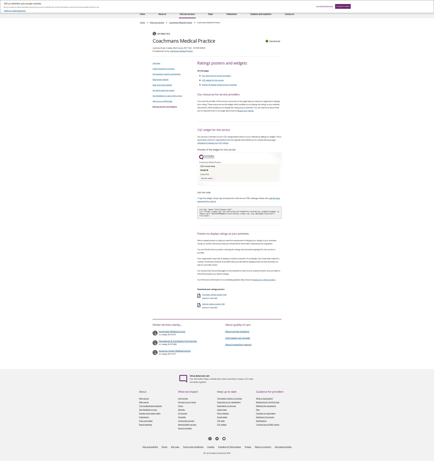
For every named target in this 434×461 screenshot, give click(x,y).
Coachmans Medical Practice (180, 22)
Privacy (248, 447)
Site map (175, 447)
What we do (144, 402)
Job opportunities (283, 447)
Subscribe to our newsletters (229, 402)
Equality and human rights (149, 413)
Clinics (180, 406)
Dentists (181, 409)
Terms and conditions (193, 447)
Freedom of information (229, 447)
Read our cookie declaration (15, 11)
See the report (206, 178)
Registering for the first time (267, 402)
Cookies (211, 447)
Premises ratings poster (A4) (214, 294)
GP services (182, 413)
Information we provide (237, 338)
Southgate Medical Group (172, 331)
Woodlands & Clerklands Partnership (178, 341)
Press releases (223, 413)
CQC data (221, 421)
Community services (186, 421)
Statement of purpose (265, 417)
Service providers (185, 428)
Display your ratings (245, 111)
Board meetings (145, 424)
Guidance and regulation (260, 14)
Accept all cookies (342, 6)
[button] (272, 41)
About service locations (237, 331)
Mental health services (187, 424)
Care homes (183, 398)
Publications (231, 14)
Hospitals (182, 417)
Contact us (289, 14)
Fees (258, 409)
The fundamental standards (150, 406)
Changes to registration (266, 413)
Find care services (187, 14)
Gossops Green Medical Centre (175, 350)
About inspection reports (238, 344)
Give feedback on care (148, 409)
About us (162, 14)
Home (142, 14)
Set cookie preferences (324, 6)
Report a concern (263, 447)
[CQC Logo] (206, 159)
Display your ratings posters (263, 280)
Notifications (261, 421)
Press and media (145, 421)
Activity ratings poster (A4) (213, 304)
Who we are (144, 398)
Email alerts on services (226, 406)
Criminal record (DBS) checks (267, 424)
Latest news (222, 409)
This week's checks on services (229, 398)
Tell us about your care (199, 376)
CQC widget (221, 424)
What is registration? (264, 398)
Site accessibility (150, 447)
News (210, 14)
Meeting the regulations (266, 406)
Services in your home (187, 402)
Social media (222, 417)
